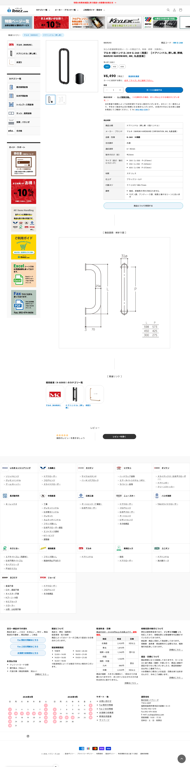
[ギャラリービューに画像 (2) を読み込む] (61, 99)
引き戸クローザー (89, 508)
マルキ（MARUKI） (31, 35)
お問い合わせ (105, 701)
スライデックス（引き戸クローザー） (172, 477)
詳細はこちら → (42, 674)
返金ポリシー (70, 753)
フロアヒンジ (49, 480)
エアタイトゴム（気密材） (17, 556)
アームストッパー (13, 484)
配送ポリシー (110, 753)
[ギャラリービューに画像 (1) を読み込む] (50, 99)
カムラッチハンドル (52, 519)
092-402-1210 (141, 109)
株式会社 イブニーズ (150, 700)
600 (122, 66)
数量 (105, 85)
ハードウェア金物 (127, 476)
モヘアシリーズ (12, 564)
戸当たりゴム (11, 568)
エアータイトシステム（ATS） (132, 480)
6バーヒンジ (49, 535)
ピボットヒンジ (126, 519)
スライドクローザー (52, 484)
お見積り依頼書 (106, 712)
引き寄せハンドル (51, 512)
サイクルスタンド (89, 476)
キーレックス (11, 504)
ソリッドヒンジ (12, 476)
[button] (42, 10)
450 (114, 66)
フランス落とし (50, 523)
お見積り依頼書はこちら (28, 653)
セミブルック (11, 601)
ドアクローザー (50, 476)
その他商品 (124, 523)
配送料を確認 (134, 76)
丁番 (45, 504)
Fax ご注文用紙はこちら (28, 646)
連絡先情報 (144, 753)
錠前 (121, 556)
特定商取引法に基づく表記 (128, 753)
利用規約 (99, 753)
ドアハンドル (87, 556)
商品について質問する (143, 205)
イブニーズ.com (54, 754)
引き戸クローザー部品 (53, 527)
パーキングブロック (90, 480)
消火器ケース (163, 560)
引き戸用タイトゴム (14, 560)
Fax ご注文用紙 (106, 708)
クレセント (48, 515)
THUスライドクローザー (168, 504)
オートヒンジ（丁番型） (92, 504)
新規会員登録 (105, 716)
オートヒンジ (125, 515)
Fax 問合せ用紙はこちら (28, 640)
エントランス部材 (51, 531)
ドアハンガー (163, 482)
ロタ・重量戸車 (12, 589)
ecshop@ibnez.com (156, 714)
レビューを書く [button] (119, 436)
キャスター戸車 (12, 593)
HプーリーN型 (12, 597)
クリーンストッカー (166, 486)
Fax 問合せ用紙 (106, 704)
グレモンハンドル (13, 480)
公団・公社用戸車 (13, 609)
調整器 (46, 539)
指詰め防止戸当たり (52, 560)
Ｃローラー (10, 605)
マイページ (104, 720)
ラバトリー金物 (126, 484)
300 (107, 66)
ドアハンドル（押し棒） (53, 35)
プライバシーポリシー (85, 753)
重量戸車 (9, 585)
